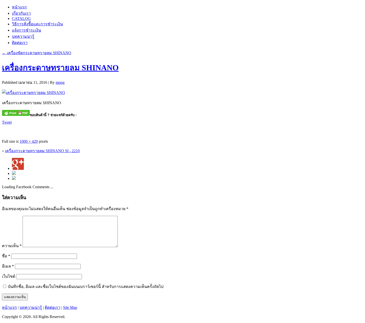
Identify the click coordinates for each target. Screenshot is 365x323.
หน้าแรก (19, 7)
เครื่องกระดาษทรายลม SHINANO (60, 67)
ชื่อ (6, 256)
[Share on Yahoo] (43, 130)
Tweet (7, 122)
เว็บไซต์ (8, 276)
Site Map (70, 307)
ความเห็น (12, 246)
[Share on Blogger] (24, 130)
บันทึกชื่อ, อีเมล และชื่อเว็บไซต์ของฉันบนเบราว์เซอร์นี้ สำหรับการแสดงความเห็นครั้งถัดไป (85, 286)
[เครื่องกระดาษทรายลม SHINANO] (33, 93)
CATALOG (21, 18)
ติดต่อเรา (20, 43)
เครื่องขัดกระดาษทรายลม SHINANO (36, 53)
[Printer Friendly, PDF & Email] (16, 112)
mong (60, 82)
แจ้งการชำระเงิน (26, 30)
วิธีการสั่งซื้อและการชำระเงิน (37, 24)
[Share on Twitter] (15, 130)
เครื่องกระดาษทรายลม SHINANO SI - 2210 (42, 151)
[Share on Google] (33, 130)
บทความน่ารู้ (23, 36)
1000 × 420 (29, 141)
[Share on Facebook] (6, 130)
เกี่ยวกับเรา (21, 13)
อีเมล (8, 266)
